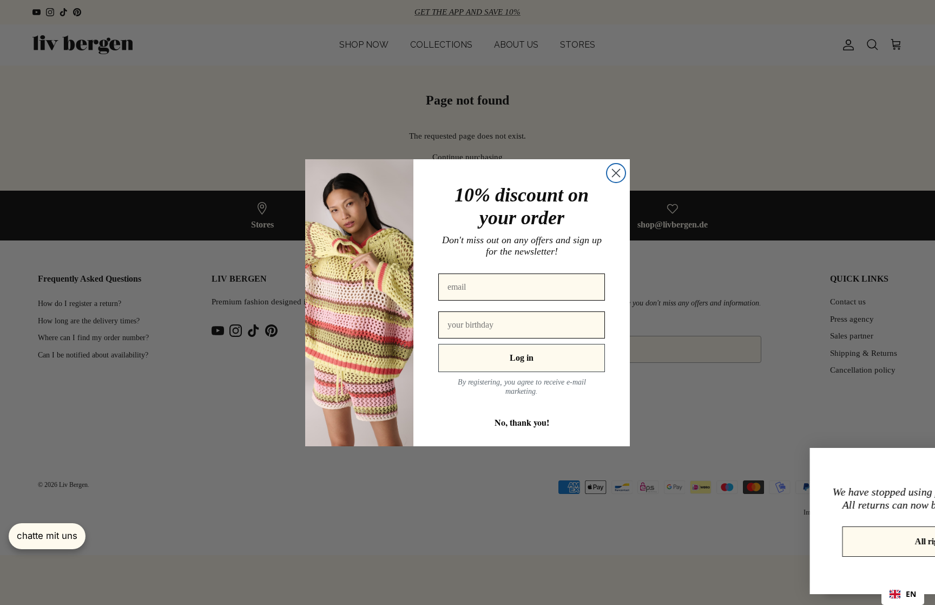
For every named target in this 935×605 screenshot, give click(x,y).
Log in (522, 357)
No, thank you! (522, 422)
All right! (809, 541)
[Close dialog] (616, 173)
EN (911, 594)
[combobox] (902, 594)
